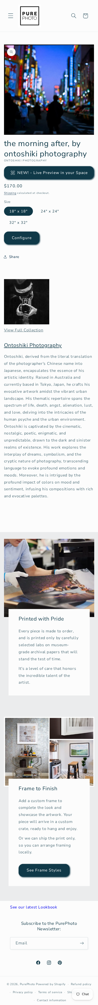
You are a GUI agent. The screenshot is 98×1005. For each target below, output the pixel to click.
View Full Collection (23, 330)
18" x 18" (18, 211)
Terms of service (50, 992)
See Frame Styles (44, 870)
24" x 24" (50, 211)
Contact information (51, 1000)
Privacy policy (23, 992)
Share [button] (14, 256)
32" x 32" (18, 222)
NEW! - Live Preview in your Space (52, 173)
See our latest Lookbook (33, 907)
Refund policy (81, 984)
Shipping (10, 193)
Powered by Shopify (51, 984)
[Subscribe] (82, 943)
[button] (10, 16)
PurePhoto (27, 984)
